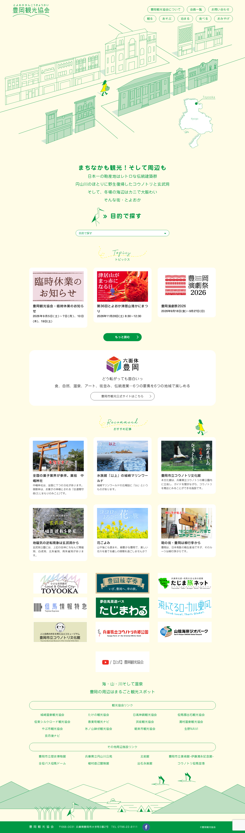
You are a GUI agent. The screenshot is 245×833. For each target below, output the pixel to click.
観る (150, 18)
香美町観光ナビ (98, 721)
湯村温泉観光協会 (191, 721)
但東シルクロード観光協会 (52, 721)
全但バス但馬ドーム (52, 763)
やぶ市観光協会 (52, 728)
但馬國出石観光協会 (191, 714)
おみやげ (223, 18)
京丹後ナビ (52, 735)
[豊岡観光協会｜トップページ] (31, 15)
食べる (203, 18)
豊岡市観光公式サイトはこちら (122, 396)
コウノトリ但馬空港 (191, 763)
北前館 (144, 756)
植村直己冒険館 (98, 763)
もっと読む (122, 337)
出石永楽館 (144, 763)
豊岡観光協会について (166, 9)
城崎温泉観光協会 (52, 714)
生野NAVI (191, 728)
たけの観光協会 (98, 714)
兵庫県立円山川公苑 (98, 756)
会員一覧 (196, 9)
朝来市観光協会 (145, 728)
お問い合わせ (220, 9)
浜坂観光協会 (145, 721)
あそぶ (166, 18)
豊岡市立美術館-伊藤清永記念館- (191, 756)
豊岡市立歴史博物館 (52, 756)
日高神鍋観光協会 (145, 714)
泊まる (185, 18)
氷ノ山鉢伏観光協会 (98, 728)
